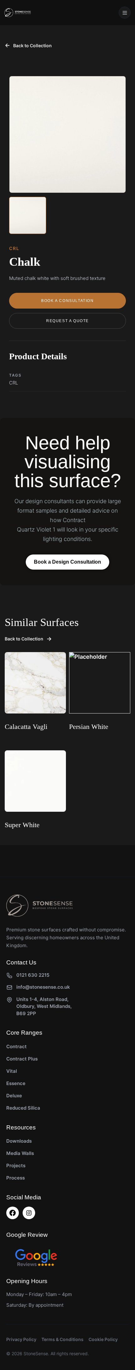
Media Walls (20, 1153)
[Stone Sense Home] (17, 12)
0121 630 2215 (32, 975)
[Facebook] (12, 1213)
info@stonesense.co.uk (43, 987)
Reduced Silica (23, 1108)
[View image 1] (27, 215)
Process (15, 1178)
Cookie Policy (103, 1339)
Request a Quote (67, 321)
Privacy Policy (21, 1339)
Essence (15, 1083)
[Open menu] (125, 13)
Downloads (19, 1141)
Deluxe (14, 1096)
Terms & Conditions (62, 1339)
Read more (19, 743)
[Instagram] (29, 1213)
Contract (16, 1046)
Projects (15, 1165)
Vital (11, 1071)
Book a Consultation (67, 300)
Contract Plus (22, 1059)
